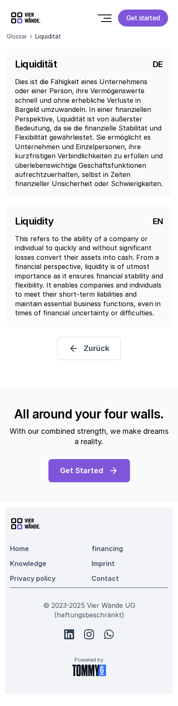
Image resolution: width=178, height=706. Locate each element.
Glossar (17, 36)
